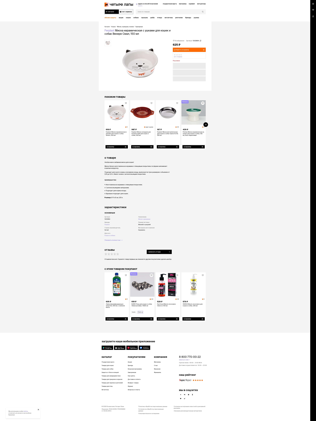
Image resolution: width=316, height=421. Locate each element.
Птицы (159, 17)
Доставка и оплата (134, 379)
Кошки (128, 17)
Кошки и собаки (110, 235)
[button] (189, 56)
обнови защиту (110, 17)
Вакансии (157, 369)
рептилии (179, 17)
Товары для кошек (108, 365)
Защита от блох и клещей (110, 372)
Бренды (130, 365)
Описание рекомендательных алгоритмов (188, 411)
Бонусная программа (135, 369)
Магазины (157, 362)
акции (121, 17)
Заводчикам (132, 372)
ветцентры (201, 4)
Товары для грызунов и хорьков (112, 379)
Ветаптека (169, 17)
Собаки (136, 17)
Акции (130, 362)
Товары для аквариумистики (111, 376)
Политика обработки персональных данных (152, 406)
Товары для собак (107, 369)
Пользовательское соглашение (148, 413)
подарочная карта (170, 4)
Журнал (130, 386)
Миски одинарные (144, 219)
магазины (182, 4)
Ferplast (109, 30)
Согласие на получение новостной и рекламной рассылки (189, 407)
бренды (188, 17)
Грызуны (144, 17)
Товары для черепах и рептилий (112, 382)
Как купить (131, 376)
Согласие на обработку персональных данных (151, 410)
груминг (192, 4)
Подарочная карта (108, 362)
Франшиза (157, 372)
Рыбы (152, 17)
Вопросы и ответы (134, 389)
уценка (196, 17)
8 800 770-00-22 (190, 356)
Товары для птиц (107, 386)
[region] (155, 18)
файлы (26, 411)
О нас (156, 365)
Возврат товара (133, 382)
